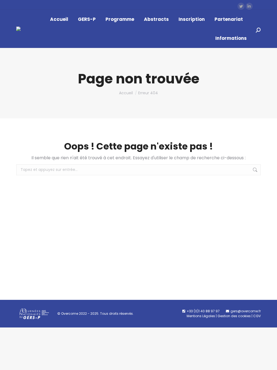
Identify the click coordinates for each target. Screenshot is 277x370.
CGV (257, 316)
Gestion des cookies (234, 316)
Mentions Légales (201, 316)
